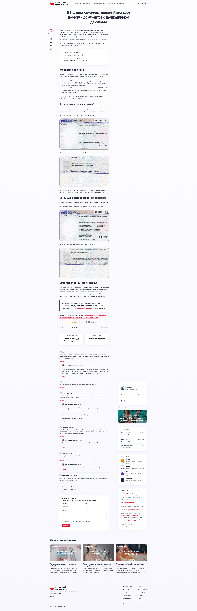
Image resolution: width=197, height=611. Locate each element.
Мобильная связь (142, 604)
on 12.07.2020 (69, 382)
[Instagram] (124, 401)
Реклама (125, 604)
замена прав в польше (127, 521)
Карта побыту (104, 327)
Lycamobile (129, 478)
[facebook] (54, 596)
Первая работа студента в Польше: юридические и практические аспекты (132, 419)
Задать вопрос (127, 595)
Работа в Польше (142, 589)
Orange (128, 459)
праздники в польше (127, 502)
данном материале (68, 444)
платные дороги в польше (128, 515)
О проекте (126, 589)
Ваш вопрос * (65, 510)
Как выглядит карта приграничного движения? (78, 58)
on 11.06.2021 (69, 352)
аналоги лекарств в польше (129, 510)
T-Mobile (128, 466)
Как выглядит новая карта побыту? (75, 55)
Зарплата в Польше (126, 494)
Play (127, 471)
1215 (80, 99)
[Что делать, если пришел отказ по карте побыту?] (65, 552)
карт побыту (90, 37)
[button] (138, 3)
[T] (127, 401)
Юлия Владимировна (70, 365)
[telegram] (51, 596)
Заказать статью (127, 598)
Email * (86, 503)
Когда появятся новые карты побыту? (75, 60)
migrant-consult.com (126, 435)
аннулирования (84, 308)
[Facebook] (121, 401)
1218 (75, 99)
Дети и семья (141, 592)
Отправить (66, 525)
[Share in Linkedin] (51, 45)
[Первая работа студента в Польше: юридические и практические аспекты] (132, 416)
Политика (125, 601)
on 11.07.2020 (70, 427)
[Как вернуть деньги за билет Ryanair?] (97, 339)
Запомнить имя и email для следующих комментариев (77, 521)
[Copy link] (51, 49)
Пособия (140, 595)
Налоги (140, 601)
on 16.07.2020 (78, 404)
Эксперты (125, 592)
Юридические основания (72, 52)
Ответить (61, 361)
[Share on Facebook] (51, 42)
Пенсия (140, 598)
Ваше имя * (64, 503)
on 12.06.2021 (78, 365)
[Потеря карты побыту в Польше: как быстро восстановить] (131, 552)
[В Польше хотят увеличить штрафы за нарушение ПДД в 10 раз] (71, 339)
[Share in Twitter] (51, 39)
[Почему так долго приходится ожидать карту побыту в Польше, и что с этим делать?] (98, 552)
